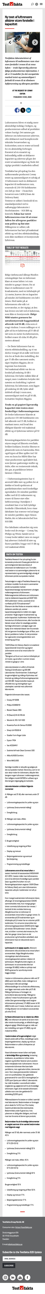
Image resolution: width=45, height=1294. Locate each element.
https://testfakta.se (23, 1227)
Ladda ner (22, 265)
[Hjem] (12, 4)
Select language (36, 4)
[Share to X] (22, 110)
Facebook (27, 1277)
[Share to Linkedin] (28, 110)
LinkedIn (13, 1277)
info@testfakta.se (15, 1244)
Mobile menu (41, 4)
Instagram (5, 1277)
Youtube (20, 1277)
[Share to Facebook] (17, 110)
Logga (22, 1288)
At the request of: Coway (22, 91)
